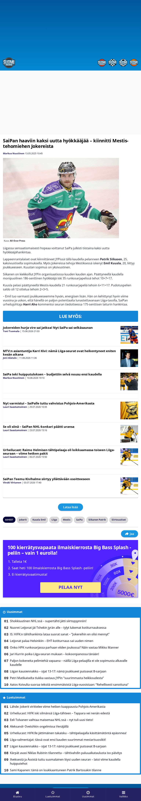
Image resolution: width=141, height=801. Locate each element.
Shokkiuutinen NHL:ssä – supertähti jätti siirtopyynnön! (48, 621)
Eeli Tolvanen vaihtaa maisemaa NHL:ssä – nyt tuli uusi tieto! (51, 720)
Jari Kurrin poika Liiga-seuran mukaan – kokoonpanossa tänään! (54, 654)
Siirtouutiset (119, 519)
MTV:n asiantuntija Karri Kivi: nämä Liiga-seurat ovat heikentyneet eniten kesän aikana (59, 353)
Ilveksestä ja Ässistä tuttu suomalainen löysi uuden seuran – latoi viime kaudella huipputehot (65, 761)
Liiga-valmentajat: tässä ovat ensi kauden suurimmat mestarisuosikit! (58, 740)
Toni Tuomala (11, 331)
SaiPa (79, 519)
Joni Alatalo (10, 357)
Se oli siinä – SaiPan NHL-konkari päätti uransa (38, 426)
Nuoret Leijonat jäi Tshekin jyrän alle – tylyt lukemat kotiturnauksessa (58, 628)
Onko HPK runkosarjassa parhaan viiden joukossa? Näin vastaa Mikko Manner (64, 647)
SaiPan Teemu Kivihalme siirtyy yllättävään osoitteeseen (46, 479)
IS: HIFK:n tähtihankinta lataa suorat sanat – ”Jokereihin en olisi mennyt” (59, 634)
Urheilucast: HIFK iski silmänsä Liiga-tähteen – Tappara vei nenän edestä (60, 713)
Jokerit (23, 519)
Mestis (66, 519)
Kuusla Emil (39, 519)
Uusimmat (14, 612)
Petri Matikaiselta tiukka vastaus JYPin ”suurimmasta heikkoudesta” (57, 678)
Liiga (54, 519)
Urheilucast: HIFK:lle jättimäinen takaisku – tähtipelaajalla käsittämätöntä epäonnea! (68, 733)
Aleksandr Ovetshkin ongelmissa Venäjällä (39, 726)
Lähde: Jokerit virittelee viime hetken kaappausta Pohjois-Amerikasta (57, 707)
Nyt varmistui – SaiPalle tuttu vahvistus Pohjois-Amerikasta (48, 403)
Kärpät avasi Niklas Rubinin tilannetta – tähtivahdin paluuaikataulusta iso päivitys (66, 753)
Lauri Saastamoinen (15, 406)
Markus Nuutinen (13, 153)
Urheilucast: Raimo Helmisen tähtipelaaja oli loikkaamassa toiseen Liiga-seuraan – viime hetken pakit (59, 452)
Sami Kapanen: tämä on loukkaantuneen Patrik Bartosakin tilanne (55, 770)
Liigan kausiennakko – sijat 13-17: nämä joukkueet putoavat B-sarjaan (58, 671)
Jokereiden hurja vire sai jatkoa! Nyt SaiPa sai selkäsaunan (48, 327)
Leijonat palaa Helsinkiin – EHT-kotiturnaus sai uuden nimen (51, 641)
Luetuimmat (16, 697)
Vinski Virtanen (12, 482)
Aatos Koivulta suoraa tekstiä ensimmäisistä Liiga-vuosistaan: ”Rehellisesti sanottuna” (69, 685)
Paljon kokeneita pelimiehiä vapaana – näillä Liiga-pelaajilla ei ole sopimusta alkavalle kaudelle (68, 663)
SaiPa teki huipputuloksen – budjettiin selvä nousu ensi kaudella (52, 374)
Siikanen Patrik (97, 519)
